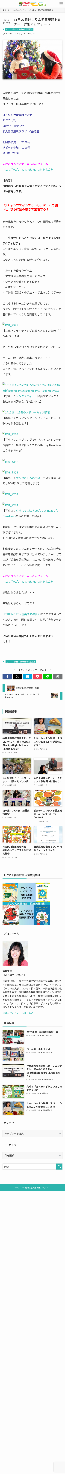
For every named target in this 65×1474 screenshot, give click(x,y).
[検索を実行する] (59, 1166)
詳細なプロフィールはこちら (18, 1013)
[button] (7, 676)
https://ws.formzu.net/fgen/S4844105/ (28, 169)
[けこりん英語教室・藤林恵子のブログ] (32, 4)
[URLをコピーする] (57, 676)
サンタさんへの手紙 (28, 478)
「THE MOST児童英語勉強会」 (21, 614)
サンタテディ (24, 396)
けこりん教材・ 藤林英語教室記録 (19, 29)
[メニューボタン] (61, 4)
